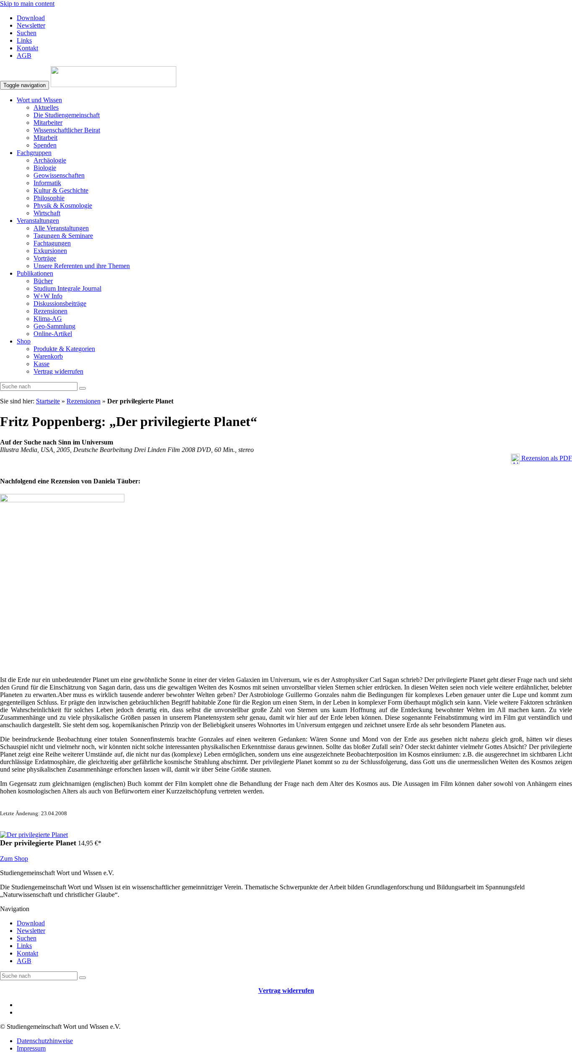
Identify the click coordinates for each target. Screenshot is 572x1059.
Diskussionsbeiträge (59, 303)
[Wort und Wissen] (113, 84)
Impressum (31, 1048)
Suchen (26, 32)
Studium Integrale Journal (67, 288)
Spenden (45, 145)
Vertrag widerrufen (58, 371)
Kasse (41, 363)
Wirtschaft (46, 213)
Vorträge (44, 258)
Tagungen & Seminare (63, 235)
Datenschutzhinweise (45, 1040)
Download (31, 17)
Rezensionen (50, 311)
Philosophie (48, 197)
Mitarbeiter (47, 122)
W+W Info (47, 296)
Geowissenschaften (59, 175)
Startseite (48, 401)
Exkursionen (50, 250)
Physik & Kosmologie (62, 205)
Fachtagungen (52, 243)
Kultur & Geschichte (60, 190)
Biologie (44, 167)
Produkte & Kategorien (64, 348)
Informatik (47, 182)
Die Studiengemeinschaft (66, 115)
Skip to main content (27, 3)
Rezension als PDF (546, 458)
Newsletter (31, 25)
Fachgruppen (34, 152)
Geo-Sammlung (54, 326)
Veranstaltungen (38, 220)
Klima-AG (47, 318)
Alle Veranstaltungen (61, 228)
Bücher (43, 280)
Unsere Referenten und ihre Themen (81, 265)
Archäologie (49, 160)
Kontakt (27, 48)
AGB (24, 55)
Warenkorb (48, 356)
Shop (24, 341)
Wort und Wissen (39, 99)
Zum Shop (14, 858)
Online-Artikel (52, 333)
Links (24, 40)
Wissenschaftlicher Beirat (66, 130)
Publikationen (35, 273)
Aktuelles (46, 107)
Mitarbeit (45, 137)
